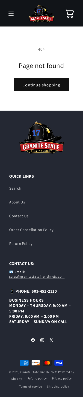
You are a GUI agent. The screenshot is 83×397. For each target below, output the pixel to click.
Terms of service (30, 386)
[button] (11, 13)
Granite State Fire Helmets (38, 372)
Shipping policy (58, 386)
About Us (17, 202)
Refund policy (37, 378)
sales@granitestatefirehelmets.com (37, 276)
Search (15, 188)
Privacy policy (62, 378)
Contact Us (19, 215)
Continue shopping (41, 85)
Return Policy (21, 243)
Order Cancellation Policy (31, 229)
